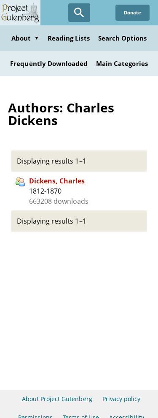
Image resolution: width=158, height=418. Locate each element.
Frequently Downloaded (49, 63)
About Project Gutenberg (57, 399)
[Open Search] (79, 12)
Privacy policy (121, 399)
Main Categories (122, 63)
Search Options (122, 38)
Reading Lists (69, 38)
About (25, 38)
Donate (132, 12)
